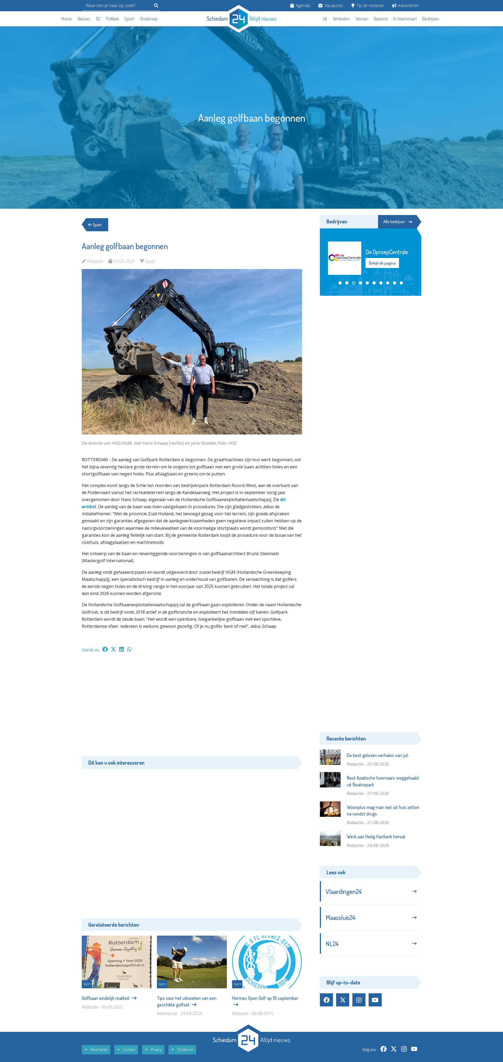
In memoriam (405, 19)
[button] (340, 283)
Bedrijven (430, 19)
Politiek (112, 19)
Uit (325, 19)
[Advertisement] (192, 707)
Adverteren (408, 5)
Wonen (362, 19)
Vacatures (333, 5)
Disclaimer (185, 1049)
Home (66, 19)
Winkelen (341, 19)
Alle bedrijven (394, 221)
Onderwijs (149, 19)
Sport (129, 19)
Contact (128, 1049)
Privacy (156, 1049)
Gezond (380, 19)
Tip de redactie (369, 5)
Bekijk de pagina (382, 263)
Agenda (302, 5)
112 (98, 19)
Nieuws (84, 19)
